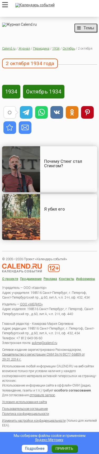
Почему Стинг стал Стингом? (63, 164)
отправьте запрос (42, 395)
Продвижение (31, 279)
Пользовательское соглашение (25, 409)
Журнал (24, 48)
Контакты (66, 279)
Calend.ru (9, 48)
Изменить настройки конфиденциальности (34, 420)
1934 (56, 48)
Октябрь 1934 (43, 91)
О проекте (10, 279)
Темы (88, 27)
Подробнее (35, 448)
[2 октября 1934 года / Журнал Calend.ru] (9, 127)
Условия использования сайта (24, 402)
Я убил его (54, 209)
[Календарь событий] (55, 5)
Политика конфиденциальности (25, 414)
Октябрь (69, 48)
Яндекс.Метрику (49, 440)
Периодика (41, 48)
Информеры (85, 279)
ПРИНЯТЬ (64, 448)
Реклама (50, 279)
